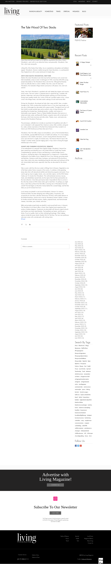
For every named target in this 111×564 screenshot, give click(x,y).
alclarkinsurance (79, 374)
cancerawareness (79, 423)
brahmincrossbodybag (84, 407)
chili (85, 433)
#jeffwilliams (84, 348)
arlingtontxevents (85, 381)
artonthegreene (82, 384)
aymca (83, 389)
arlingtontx (77, 381)
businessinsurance (79, 418)
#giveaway (77, 348)
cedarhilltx (84, 425)
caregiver (87, 423)
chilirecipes (90, 433)
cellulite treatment (79, 428)
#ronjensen (83, 363)
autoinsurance (87, 387)
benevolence (86, 397)
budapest (89, 415)
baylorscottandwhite (85, 394)
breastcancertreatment (80, 412)
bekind (80, 397)
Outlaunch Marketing (86, 559)
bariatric (77, 392)
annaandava (87, 374)
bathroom (77, 394)
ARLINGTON (10, 1)
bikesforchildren (79, 402)
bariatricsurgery (84, 392)
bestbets (77, 400)
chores (86, 436)
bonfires (90, 405)
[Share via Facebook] (22, 224)
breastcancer (83, 410)
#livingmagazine (79, 350)
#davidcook (82, 345)
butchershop (88, 418)
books (76, 407)
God (85, 366)
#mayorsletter (78, 361)
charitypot (77, 431)
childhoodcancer (79, 433)
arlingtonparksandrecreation (82, 379)
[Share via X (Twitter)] (26, 224)
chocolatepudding (79, 436)
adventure (88, 371)
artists (76, 384)
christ (90, 436)
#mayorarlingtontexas (80, 353)
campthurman (88, 420)
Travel (83, 371)
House (76, 369)
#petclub (85, 361)
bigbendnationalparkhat (85, 400)
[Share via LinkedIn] (30, 224)
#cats (76, 345)
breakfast (77, 410)
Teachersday (78, 371)
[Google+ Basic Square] (81, 446)
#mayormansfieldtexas (80, 358)
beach (76, 397)
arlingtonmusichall (85, 376)
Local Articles (82, 369)
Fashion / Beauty (79, 366)
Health (88, 366)
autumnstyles (78, 389)
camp (82, 420)
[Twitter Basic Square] (78, 446)
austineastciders (79, 387)
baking (88, 389)
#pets (89, 361)
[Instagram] (55, 499)
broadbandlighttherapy (80, 415)
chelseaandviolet (85, 431)
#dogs (87, 345)
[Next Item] (90, 32)
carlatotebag (78, 425)
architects (77, 376)
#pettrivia (77, 363)
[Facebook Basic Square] (76, 446)
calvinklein (77, 420)
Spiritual (88, 369)
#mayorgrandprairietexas (81, 356)
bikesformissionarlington (81, 405)
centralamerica (87, 428)
